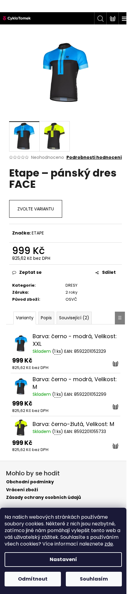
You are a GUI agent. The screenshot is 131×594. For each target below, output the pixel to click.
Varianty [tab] (25, 318)
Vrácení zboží (22, 490)
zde (108, 543)
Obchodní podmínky (30, 482)
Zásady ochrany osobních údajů (43, 497)
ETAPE (38, 233)
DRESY (71, 285)
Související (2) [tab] (74, 318)
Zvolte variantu (35, 209)
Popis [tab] (46, 318)
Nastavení (63, 559)
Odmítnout (33, 578)
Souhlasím (94, 578)
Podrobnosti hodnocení (94, 157)
